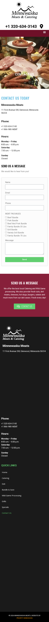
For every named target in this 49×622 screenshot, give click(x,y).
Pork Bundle (12, 220)
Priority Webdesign (25, 618)
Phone (8, 203)
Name (7, 182)
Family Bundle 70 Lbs (16, 235)
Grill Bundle (12, 229)
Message (9, 240)
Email (7, 193)
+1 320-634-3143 (21, 26)
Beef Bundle (12, 217)
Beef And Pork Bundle (17, 223)
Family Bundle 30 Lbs (16, 226)
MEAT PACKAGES (13, 214)
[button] (44, 32)
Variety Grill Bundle (15, 232)
